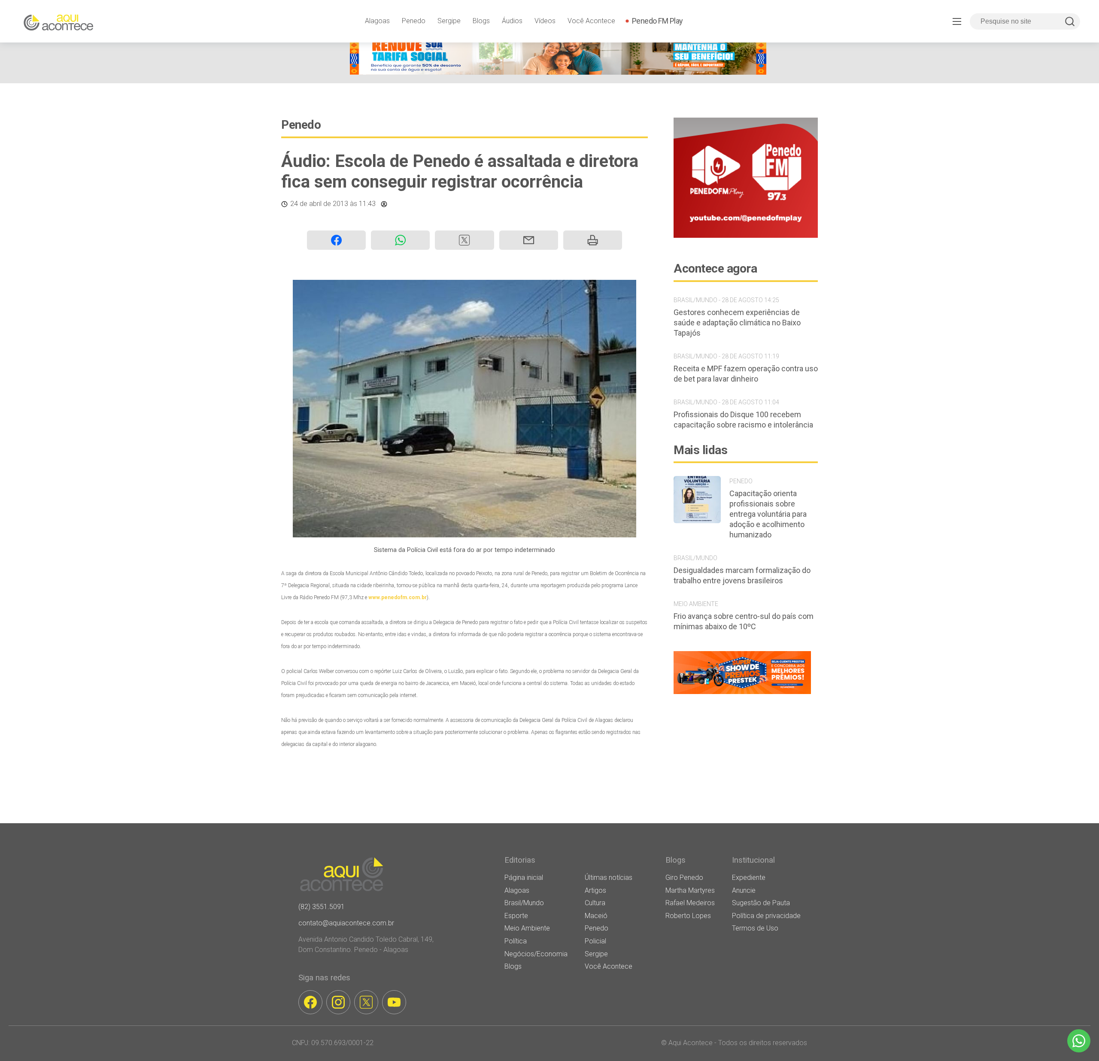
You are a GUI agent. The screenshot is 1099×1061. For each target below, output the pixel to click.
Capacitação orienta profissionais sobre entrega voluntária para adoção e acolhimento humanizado (768, 514)
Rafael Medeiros (690, 903)
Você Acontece (591, 21)
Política (515, 941)
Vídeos (545, 21)
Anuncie (744, 890)
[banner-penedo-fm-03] (746, 235)
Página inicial (523, 877)
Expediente (748, 877)
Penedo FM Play (657, 20)
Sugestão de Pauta (761, 903)
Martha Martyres (690, 890)
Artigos (595, 890)
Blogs (481, 21)
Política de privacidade (766, 916)
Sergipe (449, 21)
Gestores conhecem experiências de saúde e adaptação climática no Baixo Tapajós (737, 322)
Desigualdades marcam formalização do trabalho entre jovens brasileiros (742, 575)
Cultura (595, 903)
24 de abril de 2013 (319, 204)
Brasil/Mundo (524, 903)
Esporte (516, 916)
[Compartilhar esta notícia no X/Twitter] (464, 240)
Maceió (596, 916)
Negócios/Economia (536, 954)
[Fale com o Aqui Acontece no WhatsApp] (1078, 1040)
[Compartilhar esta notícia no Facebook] (336, 240)
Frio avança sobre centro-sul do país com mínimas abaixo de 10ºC (744, 621)
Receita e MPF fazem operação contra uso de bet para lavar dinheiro (746, 373)
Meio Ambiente (527, 928)
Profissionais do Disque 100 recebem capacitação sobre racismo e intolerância (743, 419)
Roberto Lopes (688, 916)
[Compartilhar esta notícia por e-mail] (528, 240)
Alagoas (377, 21)
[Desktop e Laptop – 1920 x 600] (742, 694)
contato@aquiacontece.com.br (346, 923)
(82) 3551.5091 (321, 907)
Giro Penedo (684, 877)
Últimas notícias (608, 877)
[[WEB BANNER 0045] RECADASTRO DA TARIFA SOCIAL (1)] (558, 72)
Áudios (512, 21)
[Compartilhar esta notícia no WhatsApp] (400, 240)
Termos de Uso (755, 928)
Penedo (413, 21)
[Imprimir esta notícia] (592, 240)
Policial (595, 941)
